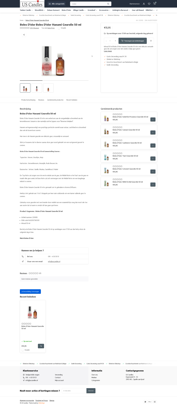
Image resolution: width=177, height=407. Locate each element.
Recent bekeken (71, 100)
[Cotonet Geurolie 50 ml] (106, 169)
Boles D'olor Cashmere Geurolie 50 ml (127, 143)
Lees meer (108, 51)
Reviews (41, 100)
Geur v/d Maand (138, 10)
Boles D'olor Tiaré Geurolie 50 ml (125, 156)
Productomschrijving (28, 100)
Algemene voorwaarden (27, 400)
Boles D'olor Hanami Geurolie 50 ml (37, 20)
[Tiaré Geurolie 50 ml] (106, 156)
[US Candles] (32, 4)
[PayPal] (150, 401)
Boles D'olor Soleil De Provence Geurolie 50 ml (130, 117)
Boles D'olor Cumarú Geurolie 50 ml (126, 130)
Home (21, 20)
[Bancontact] (155, 401)
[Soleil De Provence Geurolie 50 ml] (106, 117)
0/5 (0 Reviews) (34, 28)
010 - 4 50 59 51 (53, 256)
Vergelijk (63, 28)
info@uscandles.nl (54, 261)
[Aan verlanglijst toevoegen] (42, 303)
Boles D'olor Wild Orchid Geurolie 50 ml (128, 182)
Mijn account (59, 380)
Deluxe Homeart (53, 10)
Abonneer (91, 391)
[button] (92, 56)
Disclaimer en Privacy (42, 400)
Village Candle (78, 10)
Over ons (95, 375)
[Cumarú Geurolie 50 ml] (106, 130)
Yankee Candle (25, 10)
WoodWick (39, 10)
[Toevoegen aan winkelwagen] (41, 346)
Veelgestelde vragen (32, 375)
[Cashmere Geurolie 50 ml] (106, 143)
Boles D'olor (66, 10)
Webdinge (42, 403)
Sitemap (51, 400)
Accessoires (103, 10)
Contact (58, 377)
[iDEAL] (145, 401)
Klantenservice (135, 4)
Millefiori (149, 10)
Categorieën (96, 380)
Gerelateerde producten (55, 100)
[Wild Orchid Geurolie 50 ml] (106, 182)
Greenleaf (91, 10)
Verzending (58, 375)
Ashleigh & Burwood (120, 10)
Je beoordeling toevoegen (30, 291)
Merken (94, 377)
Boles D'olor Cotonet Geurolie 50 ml (126, 169)
